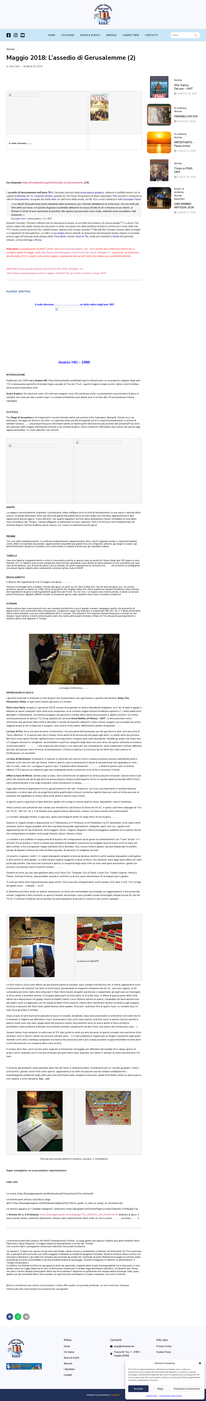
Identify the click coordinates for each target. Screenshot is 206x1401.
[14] (7, 229)
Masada (21, 196)
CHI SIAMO (67, 35)
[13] (121, 222)
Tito (114, 196)
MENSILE (111, 35)
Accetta (138, 1388)
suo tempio (59, 233)
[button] (199, 1363)
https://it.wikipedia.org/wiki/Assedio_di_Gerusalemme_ (53, 182)
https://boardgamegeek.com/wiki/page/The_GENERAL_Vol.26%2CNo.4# (79, 1214)
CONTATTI (151, 35)
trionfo (116, 236)
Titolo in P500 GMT (183, 170)
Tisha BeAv (60, 236)
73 (31, 196)
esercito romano (44, 196)
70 (49, 192)
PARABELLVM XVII (186, 116)
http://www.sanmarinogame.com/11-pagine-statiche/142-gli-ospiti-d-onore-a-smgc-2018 (56, 273)
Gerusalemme (21, 199)
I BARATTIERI (131, 35)
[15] (91, 229)
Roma (38, 240)
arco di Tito (82, 236)
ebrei (53, 199)
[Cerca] (196, 35)
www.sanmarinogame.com (73, 249)
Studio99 (115, 1395)
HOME (51, 35)
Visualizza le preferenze (186, 1388)
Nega (160, 1388)
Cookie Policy (152, 1396)
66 (90, 199)
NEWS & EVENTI (90, 35)
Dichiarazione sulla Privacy (170, 1396)
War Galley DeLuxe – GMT (183, 86)
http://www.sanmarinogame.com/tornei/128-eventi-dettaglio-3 (75, 252)
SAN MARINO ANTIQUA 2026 (184, 205)
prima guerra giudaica (92, 192)
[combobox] (182, 35)
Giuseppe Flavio (132, 199)
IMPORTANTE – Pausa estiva (184, 144)
